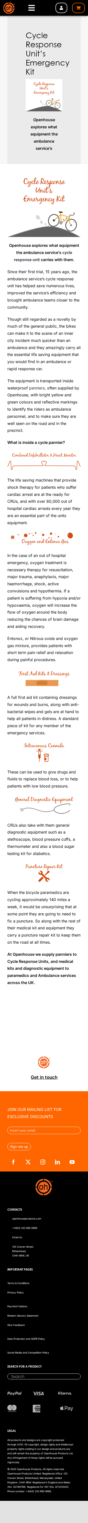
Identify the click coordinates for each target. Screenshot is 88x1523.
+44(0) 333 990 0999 (24, 1227)
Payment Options (17, 1306)
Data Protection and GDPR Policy (26, 1338)
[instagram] (43, 1162)
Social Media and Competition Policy (28, 1352)
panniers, (37, 387)
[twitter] (28, 1162)
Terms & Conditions (18, 1283)
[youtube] (72, 1162)
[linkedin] (57, 1162)
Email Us (17, 1237)
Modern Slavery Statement (22, 1315)
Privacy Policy (15, 1292)
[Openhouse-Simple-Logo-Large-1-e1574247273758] (9, 4)
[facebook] (13, 1162)
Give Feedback (16, 1324)
